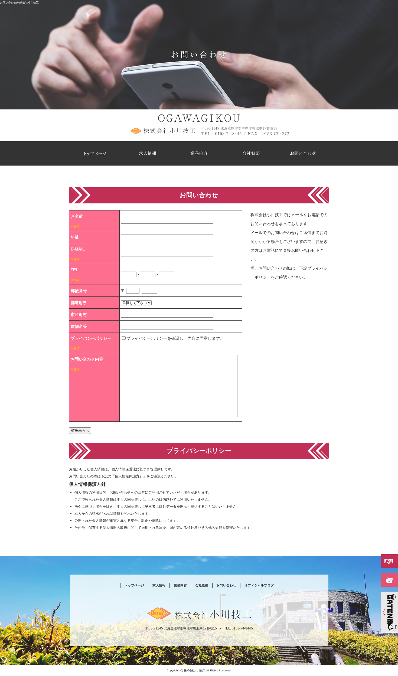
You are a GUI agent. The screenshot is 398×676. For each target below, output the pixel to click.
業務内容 (199, 153)
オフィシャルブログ (259, 585)
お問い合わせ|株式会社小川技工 (19, 2)
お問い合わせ (303, 153)
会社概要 (251, 153)
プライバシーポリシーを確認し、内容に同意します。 (175, 338)
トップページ (95, 153)
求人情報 (147, 153)
